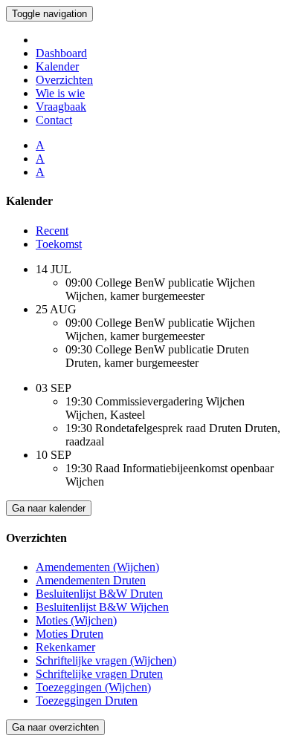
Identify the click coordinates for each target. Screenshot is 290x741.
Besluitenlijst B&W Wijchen (102, 607)
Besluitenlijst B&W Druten (99, 593)
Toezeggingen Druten (87, 700)
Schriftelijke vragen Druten (99, 673)
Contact (54, 120)
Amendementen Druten (91, 580)
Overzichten (64, 80)
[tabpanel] (145, 316)
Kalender (57, 66)
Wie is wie (60, 93)
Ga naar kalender (49, 508)
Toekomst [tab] (59, 244)
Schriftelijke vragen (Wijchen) (106, 660)
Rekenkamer (65, 647)
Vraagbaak (61, 106)
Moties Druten (69, 633)
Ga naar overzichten (55, 727)
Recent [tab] (52, 230)
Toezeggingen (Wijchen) (93, 687)
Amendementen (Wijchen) (97, 567)
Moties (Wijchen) (76, 620)
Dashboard (61, 53)
